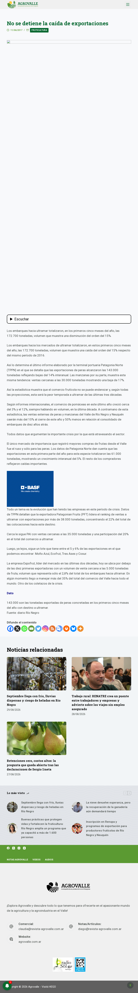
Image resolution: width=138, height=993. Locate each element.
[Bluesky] (73, 628)
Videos (36, 859)
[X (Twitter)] (13, 848)
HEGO (52, 986)
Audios (49, 859)
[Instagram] (45, 628)
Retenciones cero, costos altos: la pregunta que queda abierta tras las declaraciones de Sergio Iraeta (33, 765)
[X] (17, 628)
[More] (80, 628)
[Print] (66, 628)
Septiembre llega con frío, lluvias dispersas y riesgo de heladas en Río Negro (34, 700)
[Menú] (127, 4)
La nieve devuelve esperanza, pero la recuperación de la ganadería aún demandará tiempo (108, 807)
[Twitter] (38, 628)
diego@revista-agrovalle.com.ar (99, 929)
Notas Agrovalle (17, 859)
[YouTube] (24, 848)
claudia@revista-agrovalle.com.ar (41, 929)
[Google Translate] (59, 628)
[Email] (31, 628)
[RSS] (52, 628)
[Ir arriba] (130, 985)
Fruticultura (39, 30)
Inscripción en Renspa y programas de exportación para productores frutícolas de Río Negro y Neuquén (106, 828)
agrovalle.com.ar (30, 941)
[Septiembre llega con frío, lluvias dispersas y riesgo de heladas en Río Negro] (36, 673)
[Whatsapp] (24, 628)
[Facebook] (10, 628)
